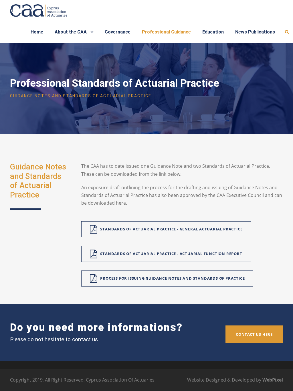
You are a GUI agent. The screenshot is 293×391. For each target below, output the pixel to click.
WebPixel (272, 380)
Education (213, 32)
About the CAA (71, 32)
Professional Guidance (166, 32)
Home (37, 32)
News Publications (255, 32)
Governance (117, 32)
